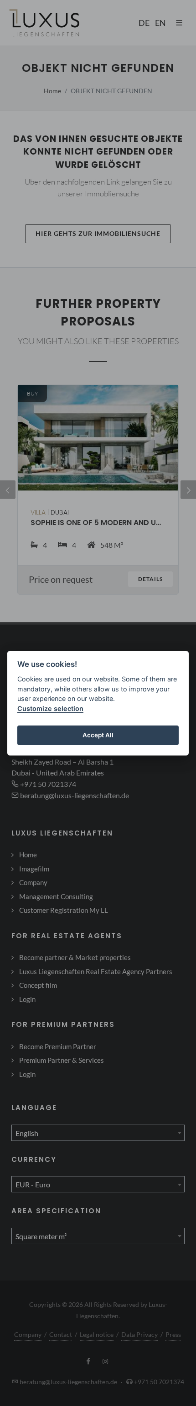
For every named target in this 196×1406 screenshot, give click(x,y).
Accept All (98, 735)
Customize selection (50, 708)
